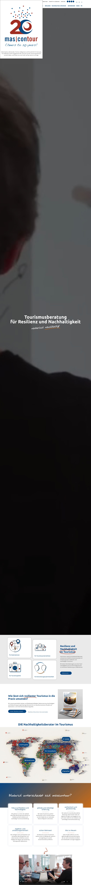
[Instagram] (69, 1)
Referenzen (71, 6)
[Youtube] (73, 1)
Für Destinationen (14, 655)
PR (81, 6)
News (78, 6)
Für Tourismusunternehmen (42, 656)
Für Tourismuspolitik (15, 675)
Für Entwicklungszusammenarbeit (44, 676)
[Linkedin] (71, 1)
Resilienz (47, 6)
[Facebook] (67, 1)
